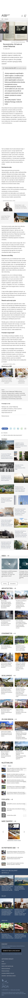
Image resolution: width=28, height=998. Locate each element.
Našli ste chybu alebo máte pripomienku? (12, 435)
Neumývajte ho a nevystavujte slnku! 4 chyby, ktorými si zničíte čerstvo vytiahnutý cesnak (7, 936)
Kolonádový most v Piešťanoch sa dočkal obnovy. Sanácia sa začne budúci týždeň (16, 787)
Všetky (5, 583)
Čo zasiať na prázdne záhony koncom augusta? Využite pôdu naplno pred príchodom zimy (20, 936)
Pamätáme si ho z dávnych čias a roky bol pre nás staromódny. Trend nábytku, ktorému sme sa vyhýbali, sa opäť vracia (20, 912)
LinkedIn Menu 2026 (11, 815)
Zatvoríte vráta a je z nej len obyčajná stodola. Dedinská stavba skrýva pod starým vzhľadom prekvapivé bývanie (7, 912)
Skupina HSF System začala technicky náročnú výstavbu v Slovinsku (15, 863)
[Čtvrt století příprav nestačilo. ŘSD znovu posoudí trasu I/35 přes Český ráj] (21, 880)
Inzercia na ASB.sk (6, 968)
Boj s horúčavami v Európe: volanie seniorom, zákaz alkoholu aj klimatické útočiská (6, 754)
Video (4, 556)
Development (7, 676)
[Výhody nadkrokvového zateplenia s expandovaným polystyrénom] (21, 372)
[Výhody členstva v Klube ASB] (3, 67)
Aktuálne (5, 432)
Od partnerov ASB (8, 848)
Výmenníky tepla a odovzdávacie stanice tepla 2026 (16, 809)
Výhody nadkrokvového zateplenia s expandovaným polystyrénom (15, 858)
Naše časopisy (7, 821)
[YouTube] (22, 429)
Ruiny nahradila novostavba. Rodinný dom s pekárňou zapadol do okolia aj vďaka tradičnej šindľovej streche (16, 770)
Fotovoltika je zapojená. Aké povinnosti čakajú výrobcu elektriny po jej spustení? (16, 793)
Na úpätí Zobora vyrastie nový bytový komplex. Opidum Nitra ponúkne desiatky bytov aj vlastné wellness (6, 690)
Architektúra (7, 588)
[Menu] (25, 16)
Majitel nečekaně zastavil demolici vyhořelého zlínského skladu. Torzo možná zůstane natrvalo (7, 888)
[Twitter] (14, 429)
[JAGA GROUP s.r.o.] (5, 983)
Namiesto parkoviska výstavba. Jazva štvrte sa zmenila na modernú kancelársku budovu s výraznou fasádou (16, 781)
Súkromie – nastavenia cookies (9, 975)
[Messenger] (11, 429)
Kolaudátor (13, 583)
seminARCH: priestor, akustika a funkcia (16, 803)
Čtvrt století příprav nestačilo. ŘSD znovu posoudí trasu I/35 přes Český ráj (20, 888)
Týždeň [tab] (4, 766)
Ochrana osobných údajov (8, 973)
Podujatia (5, 799)
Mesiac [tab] (9, 766)
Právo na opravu (5, 971)
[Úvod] (6, 15)
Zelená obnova (7, 719)
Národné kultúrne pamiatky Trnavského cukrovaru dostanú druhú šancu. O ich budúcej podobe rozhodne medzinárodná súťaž (21, 692)
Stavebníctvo (7, 633)
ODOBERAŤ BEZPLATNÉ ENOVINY (11, 950)
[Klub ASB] (22, 16)
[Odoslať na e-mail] (25, 429)
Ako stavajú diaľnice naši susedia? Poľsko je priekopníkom (6, 647)
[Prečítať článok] (10, 564)
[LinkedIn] (18, 429)
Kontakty (4, 963)
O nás (3, 961)
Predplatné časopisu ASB (7, 966)
